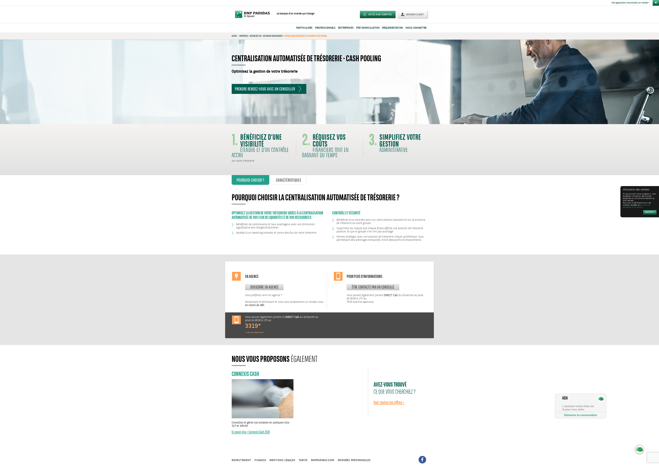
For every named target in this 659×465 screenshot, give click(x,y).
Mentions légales (282, 460)
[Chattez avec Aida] (639, 449)
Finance (260, 460)
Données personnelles (354, 460)
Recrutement (241, 460)
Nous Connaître (416, 28)
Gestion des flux (255, 35)
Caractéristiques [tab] (288, 180)
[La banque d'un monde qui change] (254, 14)
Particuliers (304, 28)
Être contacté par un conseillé (373, 287)
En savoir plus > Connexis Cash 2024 (251, 432)
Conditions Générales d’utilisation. (637, 206)
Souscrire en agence (264, 287)
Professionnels (325, 28)
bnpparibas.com (322, 460)
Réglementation (392, 28)
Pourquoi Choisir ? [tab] (250, 180)
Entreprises (346, 28)
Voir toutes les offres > (389, 402)
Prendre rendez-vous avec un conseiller (265, 89)
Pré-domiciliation (367, 28)
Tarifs (303, 460)
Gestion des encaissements (273, 35)
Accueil (234, 35)
